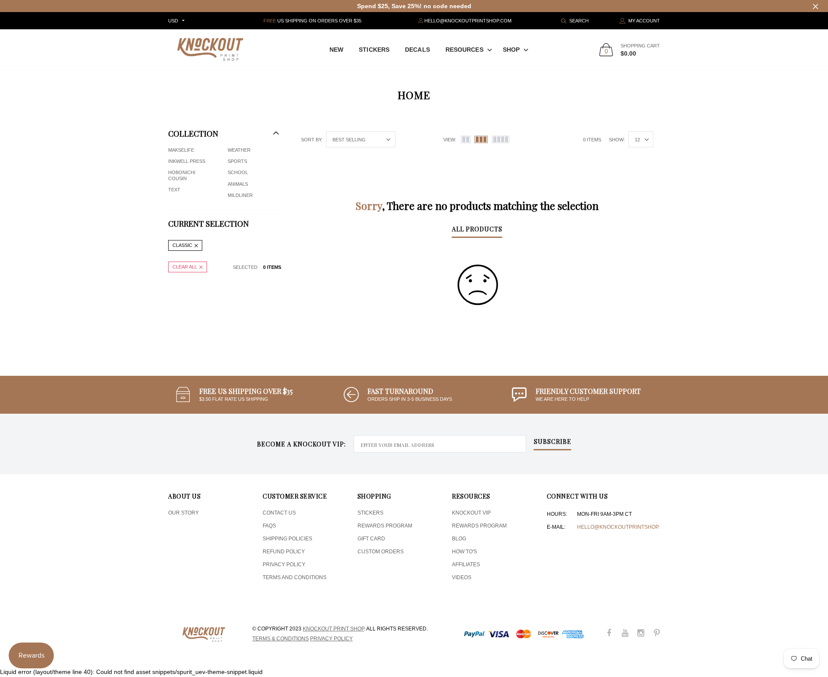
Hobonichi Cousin (181, 175)
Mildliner (240, 195)
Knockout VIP (471, 513)
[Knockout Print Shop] (210, 49)
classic (182, 245)
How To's (464, 552)
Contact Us (279, 513)
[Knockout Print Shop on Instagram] (641, 633)
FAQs (269, 526)
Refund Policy (284, 552)
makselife (181, 150)
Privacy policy (331, 639)
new (336, 49)
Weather (239, 150)
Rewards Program (385, 526)
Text (174, 189)
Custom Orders (381, 552)
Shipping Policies (287, 539)
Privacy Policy (284, 565)
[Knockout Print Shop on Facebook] (609, 633)
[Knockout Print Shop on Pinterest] (657, 633)
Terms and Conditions (294, 577)
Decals (417, 49)
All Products (477, 229)
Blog (459, 539)
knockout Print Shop (333, 629)
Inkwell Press (186, 161)
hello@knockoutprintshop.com (624, 527)
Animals (238, 184)
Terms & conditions (280, 639)
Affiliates (466, 565)
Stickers (374, 49)
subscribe (552, 442)
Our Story (183, 513)
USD (173, 20)
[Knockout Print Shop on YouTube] (625, 633)
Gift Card (371, 539)
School (238, 172)
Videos (461, 577)
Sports (237, 161)
